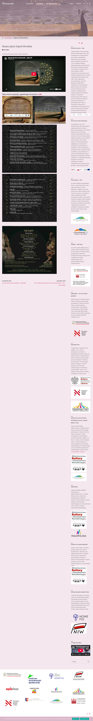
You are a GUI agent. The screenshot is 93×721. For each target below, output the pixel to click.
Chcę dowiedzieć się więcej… (78, 451)
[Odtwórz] (73, 654)
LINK (40, 94)
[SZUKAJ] (88, 661)
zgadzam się (76, 718)
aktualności (8, 38)
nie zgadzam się (84, 718)
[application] (80, 650)
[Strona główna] (2, 38)
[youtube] (89, 3)
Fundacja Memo (8, 4)
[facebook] (87, 3)
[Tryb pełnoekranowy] (88, 654)
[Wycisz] (86, 654)
